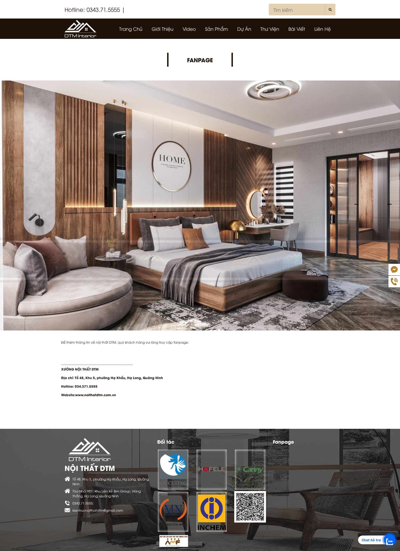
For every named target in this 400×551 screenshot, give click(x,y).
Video (189, 28)
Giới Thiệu (162, 28)
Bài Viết (296, 28)
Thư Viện (269, 28)
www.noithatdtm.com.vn (95, 394)
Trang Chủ (130, 28)
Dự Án (244, 28)
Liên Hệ (322, 28)
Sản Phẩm (216, 28)
